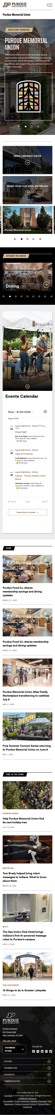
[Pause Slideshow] (27, 386)
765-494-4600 (9, 1040)
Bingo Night (21, 431)
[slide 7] (45, 296)
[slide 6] (39, 296)
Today (27, 501)
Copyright (8, 1095)
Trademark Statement (27, 1098)
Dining (12, 286)
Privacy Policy (44, 1104)
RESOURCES (9, 1074)
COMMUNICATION (12, 1081)
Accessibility (8, 1101)
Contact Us (27, 1107)
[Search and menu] (49, 5)
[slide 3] (33, 239)
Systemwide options (10, 1049)
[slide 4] (27, 296)
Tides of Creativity (24, 453)
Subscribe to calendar (26, 512)
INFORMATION (10, 1068)
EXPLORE (8, 1061)
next (38, 126)
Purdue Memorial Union (16, 14)
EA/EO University (22, 1101)
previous (19, 126)
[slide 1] (25, 126)
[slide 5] (33, 296)
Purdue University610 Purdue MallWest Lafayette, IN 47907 (13, 1031)
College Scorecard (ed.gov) (26, 1104)
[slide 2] (31, 126)
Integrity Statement (39, 1101)
